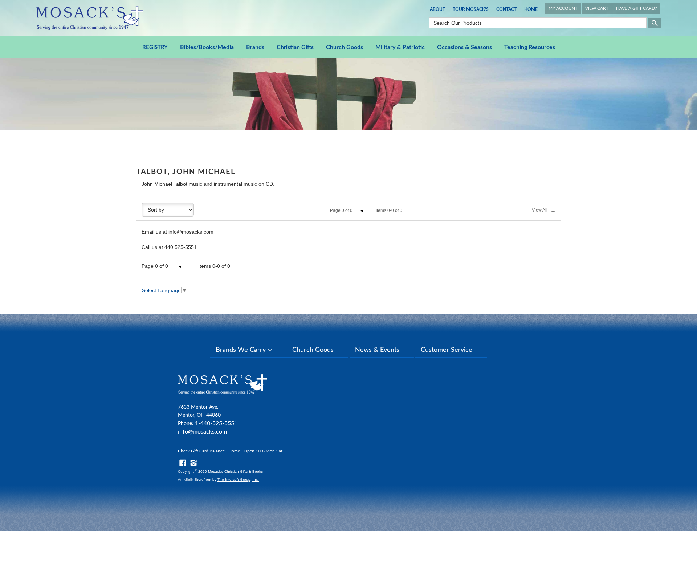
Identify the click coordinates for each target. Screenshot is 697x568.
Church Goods (344, 47)
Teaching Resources (529, 47)
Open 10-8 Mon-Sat (263, 451)
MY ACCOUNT (563, 8)
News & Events (377, 350)
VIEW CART (596, 8)
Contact (506, 9)
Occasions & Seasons (464, 47)
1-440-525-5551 (216, 423)
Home (531, 9)
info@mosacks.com (202, 432)
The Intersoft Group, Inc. (238, 480)
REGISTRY (155, 47)
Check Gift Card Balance (201, 451)
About (437, 9)
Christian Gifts (295, 47)
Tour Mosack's (471, 9)
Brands (255, 47)
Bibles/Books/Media (207, 47)
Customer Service (446, 350)
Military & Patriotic (400, 47)
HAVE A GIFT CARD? (636, 8)
